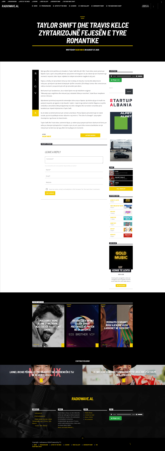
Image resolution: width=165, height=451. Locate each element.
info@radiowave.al (39, 416)
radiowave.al (10, 6)
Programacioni (12, 1)
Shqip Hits (113, 223)
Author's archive (90, 135)
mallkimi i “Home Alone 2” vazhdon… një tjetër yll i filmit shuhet (48, 325)
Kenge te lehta (114, 200)
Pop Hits (112, 211)
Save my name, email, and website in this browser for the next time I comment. (74, 189)
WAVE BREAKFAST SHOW (116, 206)
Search (111, 88)
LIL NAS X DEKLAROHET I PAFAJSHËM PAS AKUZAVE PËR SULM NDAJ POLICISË (124, 373)
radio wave (79, 50)
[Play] (111, 76)
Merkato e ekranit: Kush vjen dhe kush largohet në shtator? (116, 325)
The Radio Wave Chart (69, 1)
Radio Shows (88, 413)
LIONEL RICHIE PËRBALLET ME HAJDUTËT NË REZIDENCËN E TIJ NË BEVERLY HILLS (42, 373)
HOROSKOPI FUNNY (55, 1)
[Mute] (136, 76)
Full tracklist (121, 189)
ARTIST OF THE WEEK (24, 1)
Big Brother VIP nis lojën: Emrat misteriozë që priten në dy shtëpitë (82, 325)
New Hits (112, 234)
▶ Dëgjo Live (115, 80)
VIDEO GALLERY (44, 1)
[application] (126, 76)
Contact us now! (89, 415)
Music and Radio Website (65, 427)
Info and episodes (121, 285)
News (3, 1)
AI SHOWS (35, 1)
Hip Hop (112, 229)
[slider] (140, 76)
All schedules (89, 419)
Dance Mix (113, 217)
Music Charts (89, 417)
